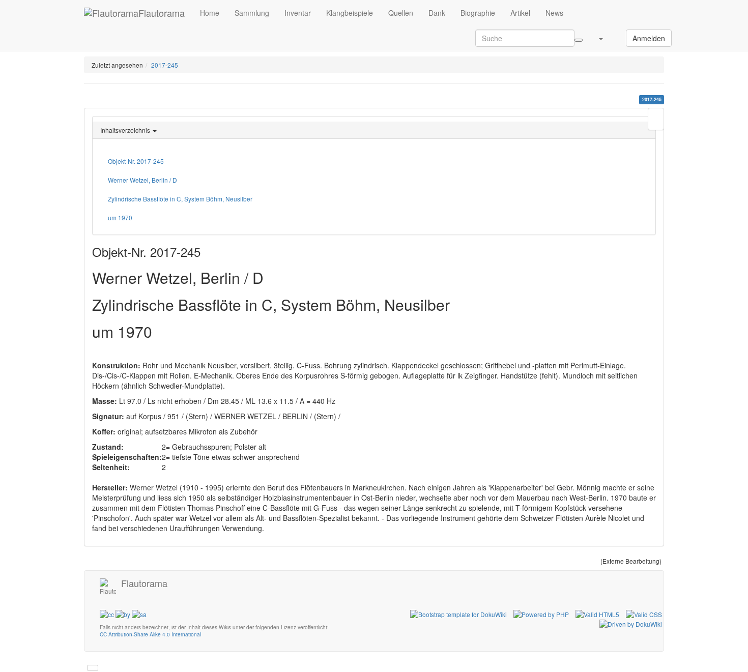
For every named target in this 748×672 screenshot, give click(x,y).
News (554, 13)
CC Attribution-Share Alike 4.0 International (150, 634)
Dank (436, 13)
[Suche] (578, 40)
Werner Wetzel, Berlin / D (142, 180)
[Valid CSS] (644, 613)
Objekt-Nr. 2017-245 (136, 161)
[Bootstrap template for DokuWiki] (458, 613)
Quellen (400, 13)
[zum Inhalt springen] (92, 668)
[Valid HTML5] (597, 613)
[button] (600, 38)
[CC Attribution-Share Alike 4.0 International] (123, 613)
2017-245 (164, 65)
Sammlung (252, 13)
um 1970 (120, 217)
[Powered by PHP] (541, 613)
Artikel (520, 13)
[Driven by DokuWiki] (630, 623)
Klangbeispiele (349, 13)
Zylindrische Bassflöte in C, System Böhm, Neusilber (180, 198)
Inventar (297, 13)
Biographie (478, 13)
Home (209, 13)
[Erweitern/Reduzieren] (618, 33)
